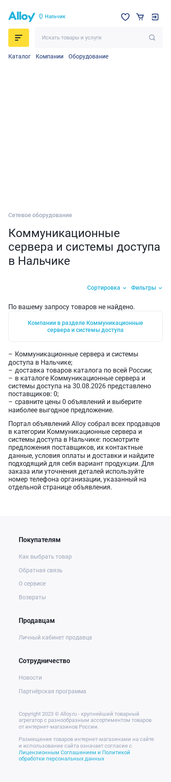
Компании (50, 56)
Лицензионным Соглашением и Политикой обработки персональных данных (74, 755)
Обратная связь (41, 570)
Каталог (19, 56)
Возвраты (32, 597)
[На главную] (21, 17)
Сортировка (103, 287)
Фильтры (143, 287)
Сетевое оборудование (40, 215)
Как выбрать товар (45, 556)
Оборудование (88, 56)
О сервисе (32, 583)
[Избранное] (125, 17)
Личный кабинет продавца (55, 637)
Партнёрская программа (52, 691)
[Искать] (152, 37)
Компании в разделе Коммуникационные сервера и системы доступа (85, 326)
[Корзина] (140, 17)
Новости (30, 677)
